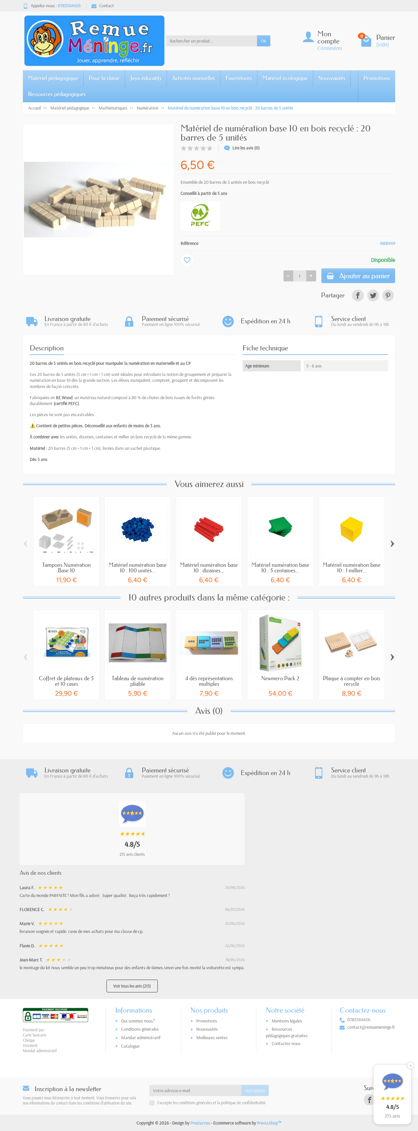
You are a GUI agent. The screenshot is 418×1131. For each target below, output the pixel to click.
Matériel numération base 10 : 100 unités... (138, 567)
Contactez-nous (286, 1043)
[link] (357, 295)
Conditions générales (140, 1029)
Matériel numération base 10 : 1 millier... (351, 567)
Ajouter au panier (364, 275)
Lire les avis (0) (246, 148)
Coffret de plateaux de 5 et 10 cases (66, 681)
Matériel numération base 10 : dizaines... (209, 567)
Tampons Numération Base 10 (66, 567)
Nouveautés (331, 78)
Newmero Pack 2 (280, 678)
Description (47, 348)
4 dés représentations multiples (209, 681)
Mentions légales (287, 1021)
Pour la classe (104, 78)
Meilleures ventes (212, 1037)
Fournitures (239, 78)
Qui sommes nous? (138, 1021)
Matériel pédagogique (53, 78)
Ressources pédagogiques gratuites (287, 1032)
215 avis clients (132, 854)
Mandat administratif (140, 1037)
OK (263, 41)
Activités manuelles (193, 78)
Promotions (376, 78)
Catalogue (130, 1046)
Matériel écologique (285, 78)
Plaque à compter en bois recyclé (351, 681)
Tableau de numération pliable (138, 681)
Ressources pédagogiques (57, 94)
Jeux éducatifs (145, 78)
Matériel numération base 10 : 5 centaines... (280, 567)
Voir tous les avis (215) (132, 985)
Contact (106, 5)
